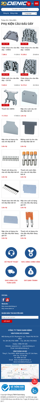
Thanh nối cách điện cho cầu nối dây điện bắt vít (28, 172)
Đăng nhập (14, 13)
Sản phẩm (12, 20)
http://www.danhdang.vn (9, 306)
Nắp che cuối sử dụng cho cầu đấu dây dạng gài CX (29, 203)
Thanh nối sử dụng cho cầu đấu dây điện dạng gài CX (29, 233)
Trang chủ (4, 20)
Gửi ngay (7, 321)
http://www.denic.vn (8, 308)
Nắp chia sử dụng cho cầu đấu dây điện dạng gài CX (10, 233)
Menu (36, 3)
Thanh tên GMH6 (8, 109)
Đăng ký (6, 13)
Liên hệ (23, 116)
